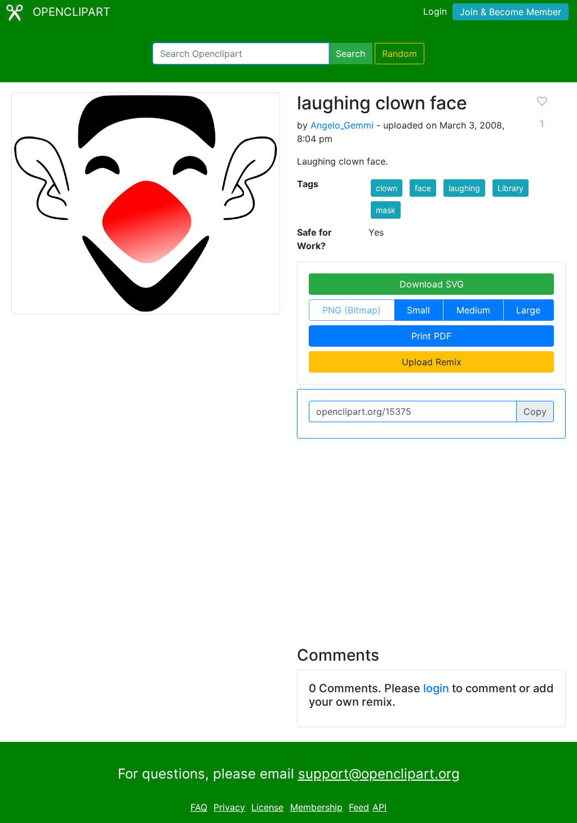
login (436, 688)
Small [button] (418, 310)
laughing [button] (464, 188)
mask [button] (386, 210)
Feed (359, 807)
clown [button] (386, 188)
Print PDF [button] (431, 336)
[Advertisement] (288, 535)
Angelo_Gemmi (342, 125)
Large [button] (528, 310)
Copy (535, 411)
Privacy (229, 807)
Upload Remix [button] (431, 362)
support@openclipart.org (379, 774)
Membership (316, 807)
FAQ (198, 807)
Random (399, 53)
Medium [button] (473, 310)
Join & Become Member (510, 11)
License (267, 807)
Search (350, 53)
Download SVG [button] (432, 284)
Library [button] (510, 188)
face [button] (423, 188)
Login (435, 11)
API (379, 807)
